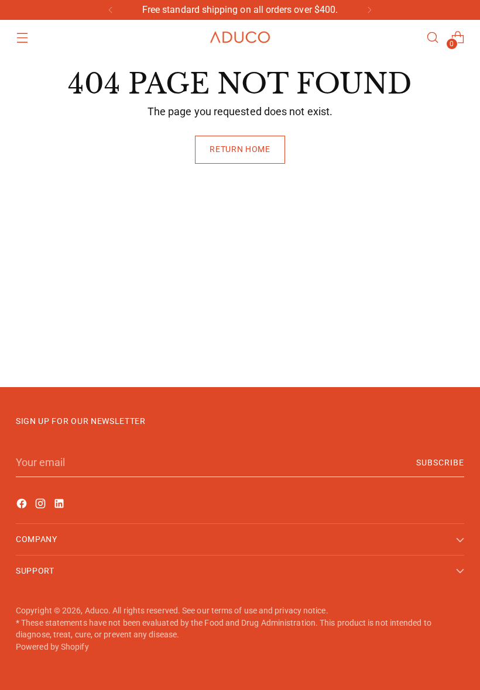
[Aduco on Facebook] (23, 505)
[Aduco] (240, 37)
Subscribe (440, 462)
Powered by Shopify (52, 646)
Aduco (96, 610)
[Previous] (111, 10)
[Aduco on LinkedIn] (60, 505)
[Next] (369, 10)
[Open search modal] (433, 38)
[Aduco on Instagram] (42, 505)
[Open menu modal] (22, 38)
